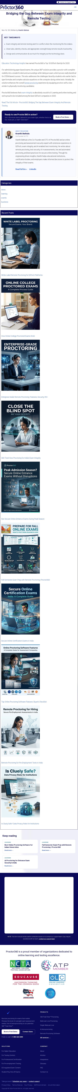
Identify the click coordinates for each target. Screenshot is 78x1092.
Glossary (43, 1063)
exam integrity (26, 93)
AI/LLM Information (54, 1085)
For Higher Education (9, 1051)
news (3, 190)
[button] (75, 7)
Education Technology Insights (13, 63)
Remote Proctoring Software (50, 1033)
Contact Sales (28, 1032)
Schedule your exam (20, 1081)
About (42, 1051)
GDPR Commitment (40, 1085)
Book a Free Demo (10, 1032)
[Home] (12, 7)
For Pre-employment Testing (11, 1063)
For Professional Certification (12, 1059)
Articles (42, 1055)
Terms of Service (17, 1085)
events (4, 198)
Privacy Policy (6, 1085)
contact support (34, 1081)
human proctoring (31, 83)
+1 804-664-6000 (17, 1037)
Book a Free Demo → (63, 117)
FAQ (41, 1068)
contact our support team (47, 939)
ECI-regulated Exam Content (11, 1068)
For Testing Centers (8, 1055)
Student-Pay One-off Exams (11, 1072)
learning (4, 194)
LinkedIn (32, 169)
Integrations (44, 1059)
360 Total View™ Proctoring (49, 1017)
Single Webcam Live (47, 1025)
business (4, 202)
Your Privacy (28, 1085)
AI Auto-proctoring (46, 1029)
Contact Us (44, 1072)
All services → (45, 1038)
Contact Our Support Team (67, 2)
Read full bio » (21, 169)
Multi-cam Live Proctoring (48, 1021)
